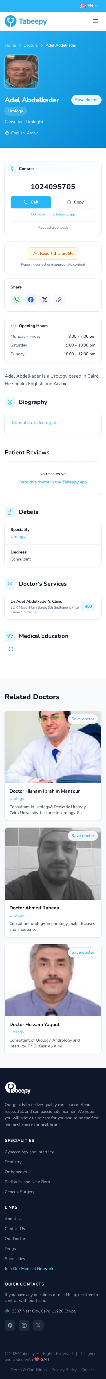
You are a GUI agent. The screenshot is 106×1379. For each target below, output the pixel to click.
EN (90, 6)
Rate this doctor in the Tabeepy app (53, 482)
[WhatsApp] (16, 299)
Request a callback (53, 227)
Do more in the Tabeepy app (53, 214)
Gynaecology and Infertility (29, 1152)
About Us (13, 1219)
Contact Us (15, 1229)
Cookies (88, 1370)
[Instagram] (24, 1325)
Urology (15, 111)
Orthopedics (16, 1172)
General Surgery (19, 1192)
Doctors (31, 45)
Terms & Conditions (29, 1370)
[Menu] (95, 21)
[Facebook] (31, 299)
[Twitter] (45, 299)
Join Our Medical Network (29, 1268)
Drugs (10, 1248)
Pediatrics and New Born (27, 1182)
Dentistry (13, 1162)
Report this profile (56, 253)
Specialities (15, 1258)
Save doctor (86, 100)
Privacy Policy (64, 1370)
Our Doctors (16, 1239)
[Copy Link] (59, 299)
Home (10, 45)
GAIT (45, 1359)
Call (34, 202)
